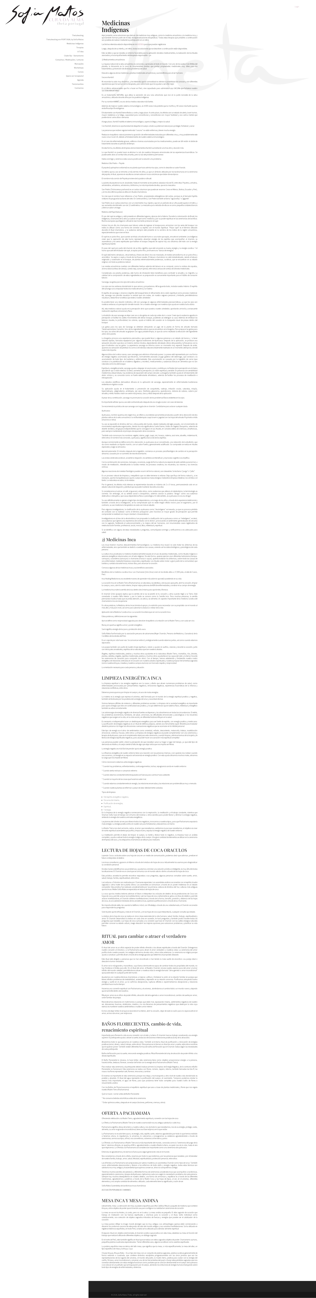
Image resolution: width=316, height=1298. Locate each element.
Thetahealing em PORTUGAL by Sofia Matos (65, 39)
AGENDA (140, 44)
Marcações (79, 64)
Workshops (79, 67)
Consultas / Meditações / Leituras (69, 59)
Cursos (81, 72)
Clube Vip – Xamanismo (74, 55)
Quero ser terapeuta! (75, 76)
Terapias (80, 47)
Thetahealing (78, 35)
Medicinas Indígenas (75, 43)
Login (297, 6)
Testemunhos (78, 84)
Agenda (80, 80)
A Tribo (81, 51)
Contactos (79, 88)
